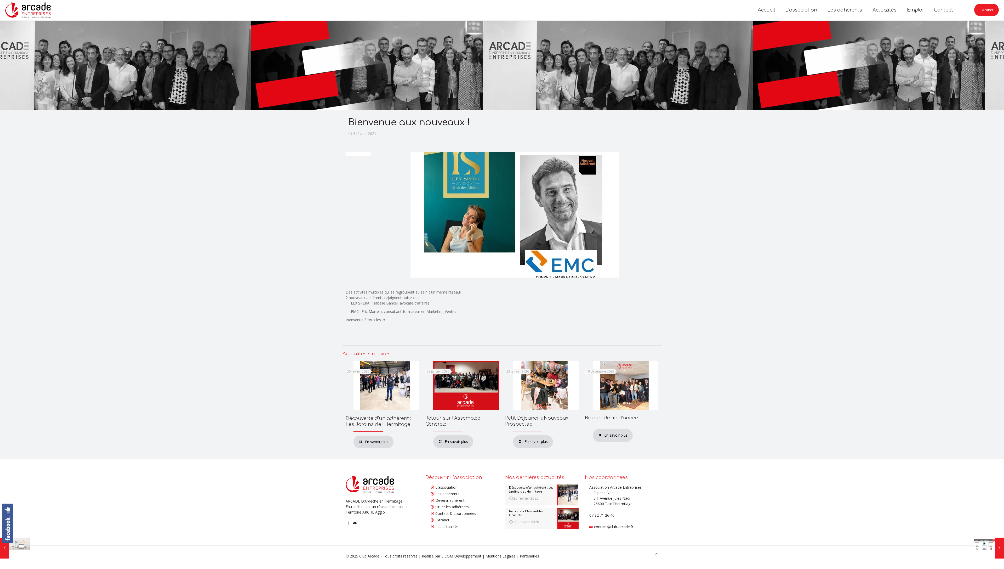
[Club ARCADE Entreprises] (28, 10)
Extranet (986, 9)
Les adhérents (447, 493)
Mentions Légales (501, 556)
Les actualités (447, 526)
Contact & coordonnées (455, 513)
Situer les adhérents (452, 506)
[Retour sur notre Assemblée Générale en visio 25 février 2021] (989, 548)
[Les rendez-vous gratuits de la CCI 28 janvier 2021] (15, 548)
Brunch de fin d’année (611, 417)
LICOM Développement (461, 556)
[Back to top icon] (656, 553)
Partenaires (529, 556)
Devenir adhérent (450, 500)
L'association (446, 487)
